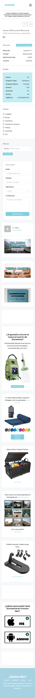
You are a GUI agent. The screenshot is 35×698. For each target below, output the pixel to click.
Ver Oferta (17, 482)
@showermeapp (23, 497)
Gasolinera (9, 121)
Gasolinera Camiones (12, 124)
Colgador (8, 114)
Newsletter (15, 680)
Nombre (9, 178)
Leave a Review (8, 154)
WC (6, 134)
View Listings (17, 230)
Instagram (6, 680)
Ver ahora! (17, 532)
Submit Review (17, 214)
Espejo (7, 117)
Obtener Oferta (17, 437)
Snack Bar (8, 131)
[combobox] (20, 149)
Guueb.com (17, 688)
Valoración (10, 187)
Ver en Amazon (17, 386)
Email (8, 169)
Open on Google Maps (24, 45)
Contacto (23, 680)
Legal (30, 680)
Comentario (10, 196)
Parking (7, 128)
